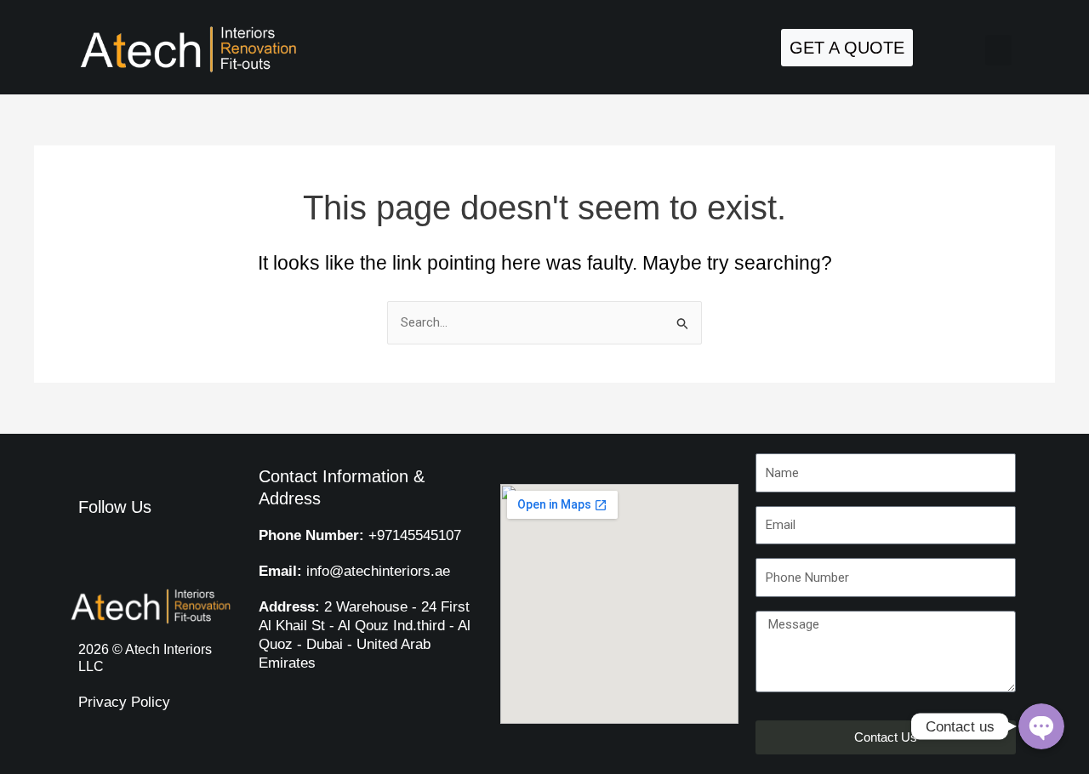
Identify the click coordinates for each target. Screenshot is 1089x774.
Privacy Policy (124, 702)
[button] (998, 50)
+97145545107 (360, 535)
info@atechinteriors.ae (354, 571)
